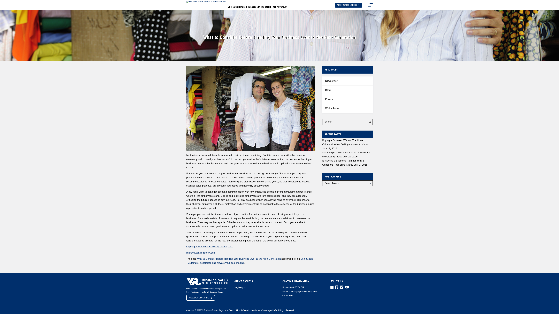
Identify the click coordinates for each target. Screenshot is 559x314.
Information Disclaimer (250, 310)
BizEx (275, 310)
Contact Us (287, 295)
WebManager (266, 310)
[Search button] (370, 122)
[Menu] (370, 5)
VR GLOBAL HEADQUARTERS (199, 298)
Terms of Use (234, 310)
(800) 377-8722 (297, 287)
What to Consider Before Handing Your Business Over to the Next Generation (239, 258)
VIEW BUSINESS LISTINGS (347, 5)
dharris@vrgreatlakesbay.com (303, 291)
